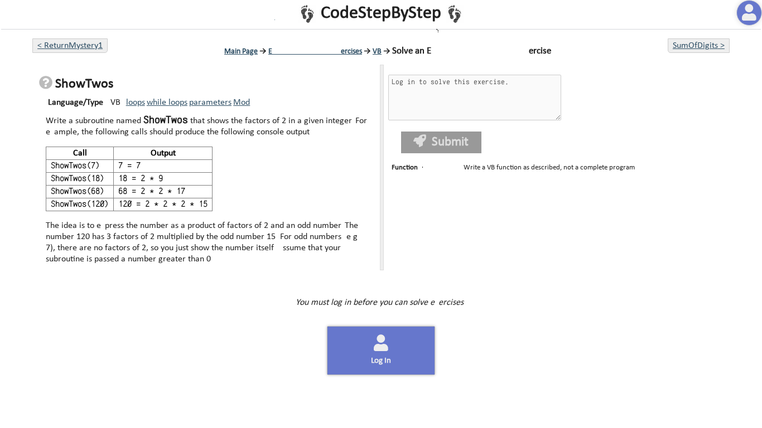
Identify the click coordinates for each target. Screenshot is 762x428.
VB (377, 51)
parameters (210, 102)
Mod (241, 102)
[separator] (381, 167)
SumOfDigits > (699, 45)
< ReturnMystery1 (70, 45)
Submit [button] (449, 142)
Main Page (241, 51)
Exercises (315, 51)
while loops (167, 102)
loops (135, 102)
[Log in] (749, 13)
